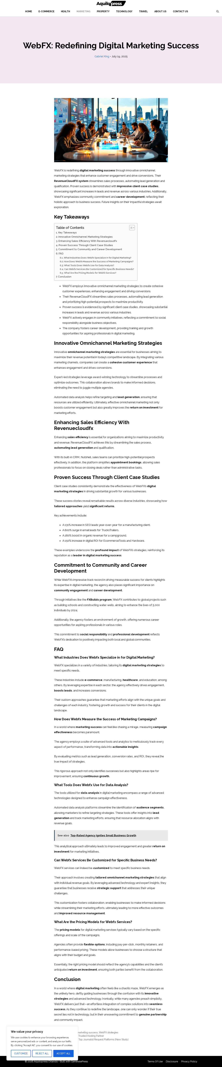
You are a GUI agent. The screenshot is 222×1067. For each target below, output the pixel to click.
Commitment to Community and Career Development (90, 249)
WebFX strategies (108, 1032)
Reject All (42, 1053)
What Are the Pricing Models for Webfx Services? (90, 272)
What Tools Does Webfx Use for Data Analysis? (89, 265)
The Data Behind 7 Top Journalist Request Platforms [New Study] (93, 1039)
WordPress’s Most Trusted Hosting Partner (81, 1035)
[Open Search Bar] (217, 11)
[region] (42, 1043)
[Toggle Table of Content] (130, 227)
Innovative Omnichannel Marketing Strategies (85, 236)
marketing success (87, 1032)
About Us (160, 11)
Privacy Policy (189, 1061)
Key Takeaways (67, 232)
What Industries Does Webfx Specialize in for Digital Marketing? (97, 257)
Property (103, 11)
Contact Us (180, 11)
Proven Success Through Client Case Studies (86, 245)
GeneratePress (79, 1061)
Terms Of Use (155, 1061)
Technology (124, 11)
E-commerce (46, 11)
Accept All (63, 1053)
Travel (143, 11)
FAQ (61, 253)
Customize (21, 1053)
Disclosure (172, 1061)
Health (65, 11)
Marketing (83, 11)
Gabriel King (102, 56)
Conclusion (64, 276)
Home (28, 11)
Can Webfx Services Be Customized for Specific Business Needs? (99, 269)
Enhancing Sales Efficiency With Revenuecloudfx (87, 241)
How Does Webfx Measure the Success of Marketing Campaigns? (98, 261)
